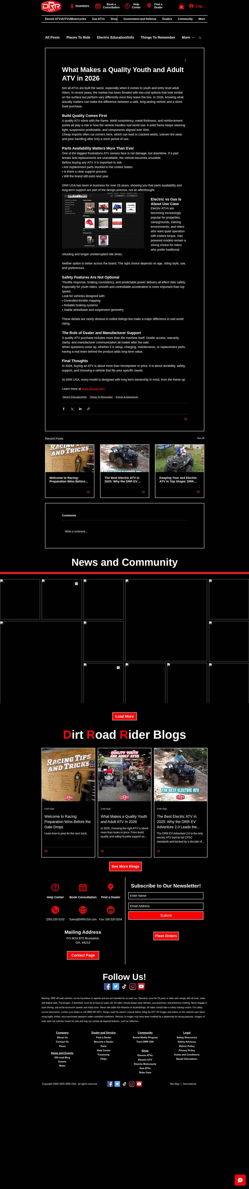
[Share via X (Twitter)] (72, 408)
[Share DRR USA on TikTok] (124, 1084)
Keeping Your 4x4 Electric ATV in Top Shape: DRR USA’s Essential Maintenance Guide (178, 479)
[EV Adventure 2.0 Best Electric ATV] (124, 458)
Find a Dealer (158, 6)
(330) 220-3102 (55, 919)
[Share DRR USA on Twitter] (115, 986)
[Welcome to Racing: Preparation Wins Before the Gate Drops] (69, 458)
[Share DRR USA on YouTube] (141, 986)
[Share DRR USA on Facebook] (107, 986)
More (186, 37)
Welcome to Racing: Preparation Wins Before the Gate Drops (67, 479)
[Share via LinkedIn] (80, 408)
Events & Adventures (127, 397)
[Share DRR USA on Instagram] (132, 986)
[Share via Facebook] (63, 408)
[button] (181, 6)
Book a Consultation (111, 6)
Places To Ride (78, 37)
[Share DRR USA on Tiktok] (124, 986)
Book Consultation (83, 897)
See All (200, 438)
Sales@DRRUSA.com (83, 919)
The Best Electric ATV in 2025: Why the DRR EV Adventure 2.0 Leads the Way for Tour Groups (122, 479)
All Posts (52, 37)
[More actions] (185, 60)
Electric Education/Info (115, 37)
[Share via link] (88, 408)
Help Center (55, 897)
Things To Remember (158, 37)
